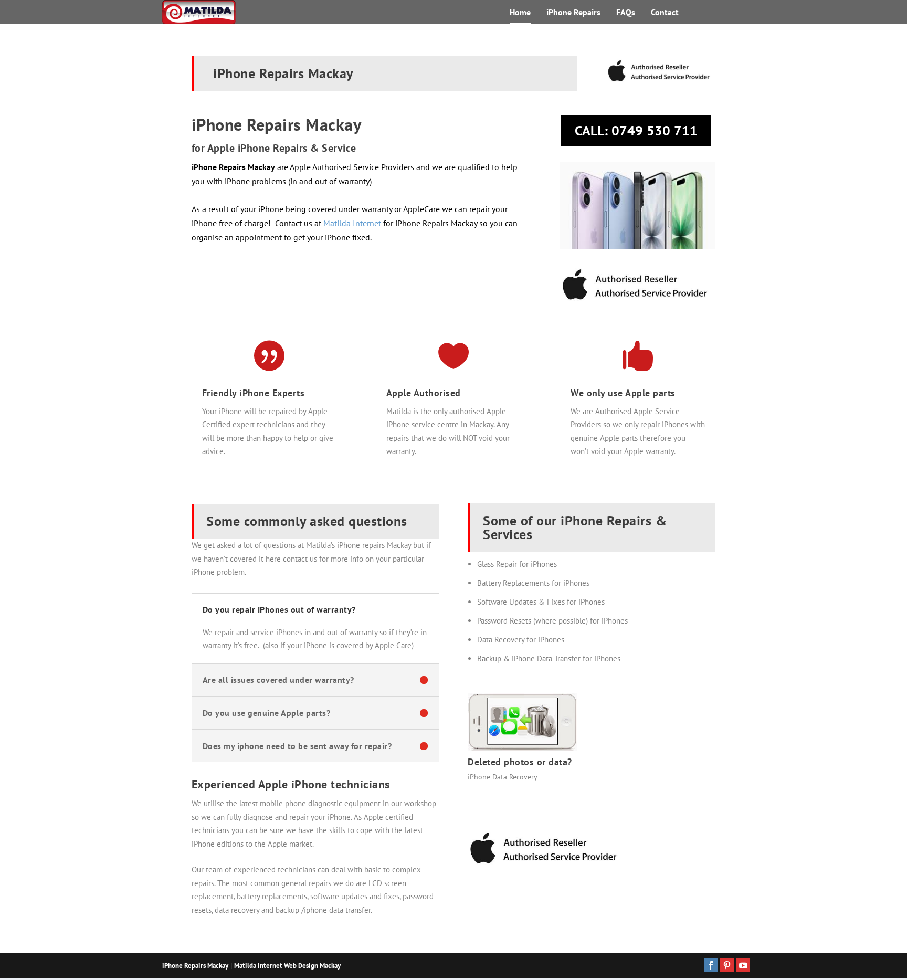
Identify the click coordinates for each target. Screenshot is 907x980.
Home (520, 12)
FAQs (625, 12)
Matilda (398, 411)
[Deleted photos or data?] (522, 748)
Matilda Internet (352, 223)
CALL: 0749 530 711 (636, 130)
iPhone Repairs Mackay (195, 965)
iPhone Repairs (573, 12)
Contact (665, 12)
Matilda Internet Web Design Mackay (287, 965)
